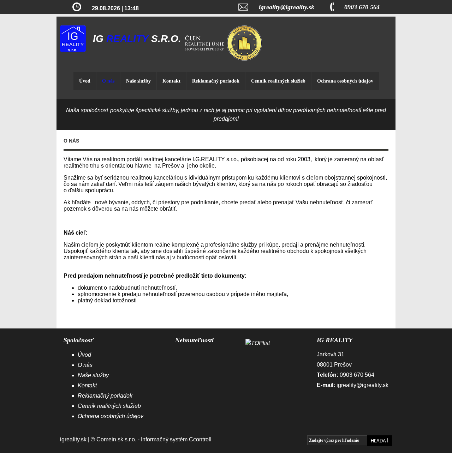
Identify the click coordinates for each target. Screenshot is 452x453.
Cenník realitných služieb (278, 81)
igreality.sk (73, 439)
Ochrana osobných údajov (345, 81)
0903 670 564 (362, 7)
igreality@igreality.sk (286, 7)
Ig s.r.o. (137, 38)
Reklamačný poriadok (215, 81)
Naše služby (138, 81)
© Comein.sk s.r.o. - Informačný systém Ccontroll (151, 439)
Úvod (84, 81)
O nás (108, 81)
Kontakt (171, 81)
